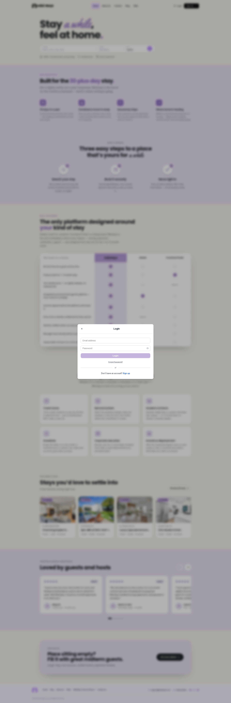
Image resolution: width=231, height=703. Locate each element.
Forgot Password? (115, 362)
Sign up (126, 373)
